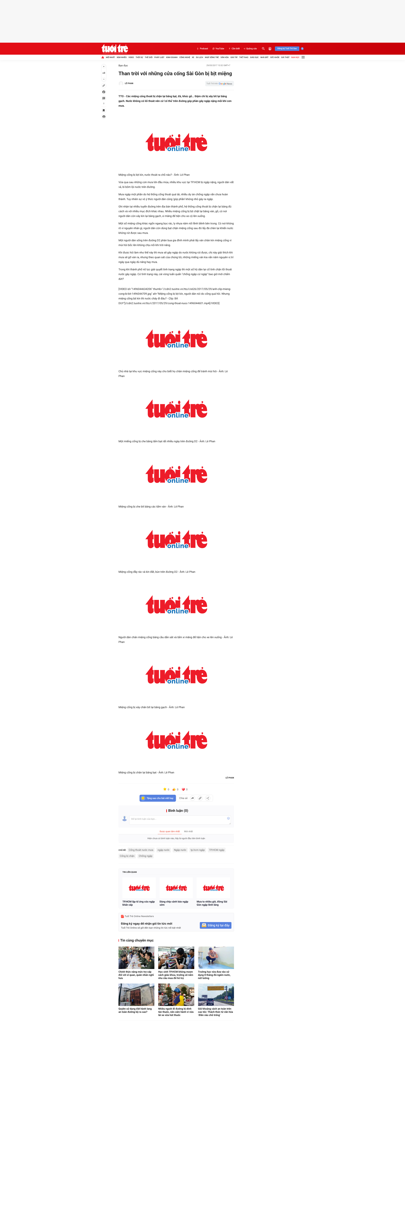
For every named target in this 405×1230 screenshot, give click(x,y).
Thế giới (149, 57)
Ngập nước (180, 849)
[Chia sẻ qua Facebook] (192, 798)
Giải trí (234, 57)
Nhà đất (264, 57)
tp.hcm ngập (198, 849)
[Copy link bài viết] (200, 798)
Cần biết (236, 48)
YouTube (219, 48)
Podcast (204, 48)
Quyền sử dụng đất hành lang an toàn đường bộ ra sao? (135, 1010)
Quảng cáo (251, 48)
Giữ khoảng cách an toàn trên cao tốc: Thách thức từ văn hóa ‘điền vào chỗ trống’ (215, 1012)
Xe (193, 57)
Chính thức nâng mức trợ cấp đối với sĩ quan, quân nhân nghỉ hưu (136, 975)
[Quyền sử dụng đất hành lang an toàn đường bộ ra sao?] (136, 995)
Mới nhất (110, 57)
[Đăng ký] (215, 925)
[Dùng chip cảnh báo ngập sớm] (176, 887)
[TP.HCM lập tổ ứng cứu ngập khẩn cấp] (139, 887)
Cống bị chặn (127, 855)
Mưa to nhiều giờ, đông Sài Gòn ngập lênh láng (212, 903)
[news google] (219, 83)
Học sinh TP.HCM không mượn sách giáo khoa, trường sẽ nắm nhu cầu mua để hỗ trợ (175, 975)
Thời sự (139, 57)
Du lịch (199, 57)
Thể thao (243, 57)
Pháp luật (159, 57)
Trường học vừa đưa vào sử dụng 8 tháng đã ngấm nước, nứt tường (214, 975)
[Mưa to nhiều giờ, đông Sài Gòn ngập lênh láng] (213, 887)
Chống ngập (145, 855)
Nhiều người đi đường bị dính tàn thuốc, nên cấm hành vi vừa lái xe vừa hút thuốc (175, 1012)
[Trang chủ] (102, 57)
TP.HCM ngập (216, 849)
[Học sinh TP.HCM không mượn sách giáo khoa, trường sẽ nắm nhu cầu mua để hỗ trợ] (176, 958)
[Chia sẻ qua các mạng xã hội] (207, 798)
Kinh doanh (172, 57)
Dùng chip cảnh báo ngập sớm (174, 903)
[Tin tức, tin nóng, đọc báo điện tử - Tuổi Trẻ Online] (114, 48)
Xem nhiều (122, 57)
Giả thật (285, 57)
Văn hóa (225, 57)
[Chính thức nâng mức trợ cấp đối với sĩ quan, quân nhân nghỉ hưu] (136, 958)
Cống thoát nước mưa (141, 849)
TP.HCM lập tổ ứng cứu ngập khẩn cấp (138, 903)
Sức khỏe (274, 57)
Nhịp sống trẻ (212, 57)
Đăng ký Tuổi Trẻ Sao (287, 48)
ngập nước (164, 849)
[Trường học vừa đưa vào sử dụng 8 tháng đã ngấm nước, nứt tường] (216, 958)
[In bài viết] (103, 116)
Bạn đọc (295, 57)
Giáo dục (254, 57)
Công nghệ (184, 57)
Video (131, 57)
